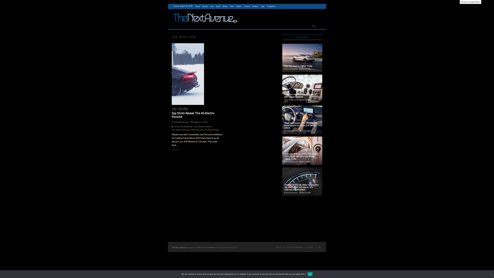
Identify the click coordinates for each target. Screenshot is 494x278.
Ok (310, 274)
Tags (262, 6)
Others (238, 6)
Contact (247, 6)
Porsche (199, 130)
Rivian (225, 6)
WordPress (212, 248)
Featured (183, 108)
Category (310, 247)
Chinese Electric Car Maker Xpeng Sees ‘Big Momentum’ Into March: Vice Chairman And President (301, 187)
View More (178, 149)
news (193, 130)
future (178, 130)
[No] (490, 274)
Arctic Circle (179, 126)
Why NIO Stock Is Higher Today (298, 66)
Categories (271, 6)
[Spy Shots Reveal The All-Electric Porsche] (197, 74)
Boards (205, 6)
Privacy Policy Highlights (294, 247)
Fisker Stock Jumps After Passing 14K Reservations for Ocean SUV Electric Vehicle (300, 125)
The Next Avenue (181, 122)
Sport (218, 6)
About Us (279, 247)
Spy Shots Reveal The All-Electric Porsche (193, 115)
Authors (255, 6)
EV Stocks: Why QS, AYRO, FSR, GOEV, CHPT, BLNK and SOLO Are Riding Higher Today (301, 156)
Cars (212, 6)
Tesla (232, 6)
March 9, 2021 (306, 69)
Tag (319, 247)
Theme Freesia (201, 248)
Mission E (186, 130)
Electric (201, 126)
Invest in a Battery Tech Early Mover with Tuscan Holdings (300, 95)
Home (197, 6)
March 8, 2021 (306, 192)
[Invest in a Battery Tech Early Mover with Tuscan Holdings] (302, 89)
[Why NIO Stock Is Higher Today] (302, 58)
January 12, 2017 (200, 122)
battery (189, 126)
